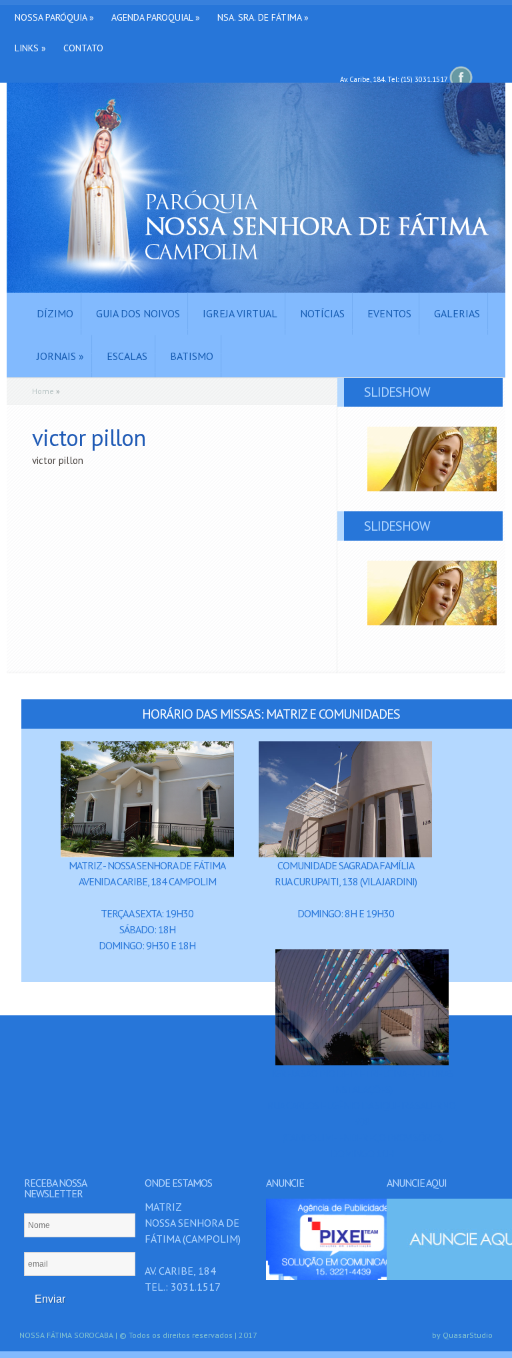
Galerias (457, 313)
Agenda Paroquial (155, 17)
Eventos (389, 313)
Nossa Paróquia (54, 17)
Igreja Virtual (240, 313)
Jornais (60, 356)
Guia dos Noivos (138, 313)
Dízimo (55, 313)
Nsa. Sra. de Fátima (263, 17)
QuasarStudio (468, 1335)
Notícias (322, 313)
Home (43, 391)
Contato (83, 48)
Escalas (127, 356)
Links (30, 48)
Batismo (191, 356)
